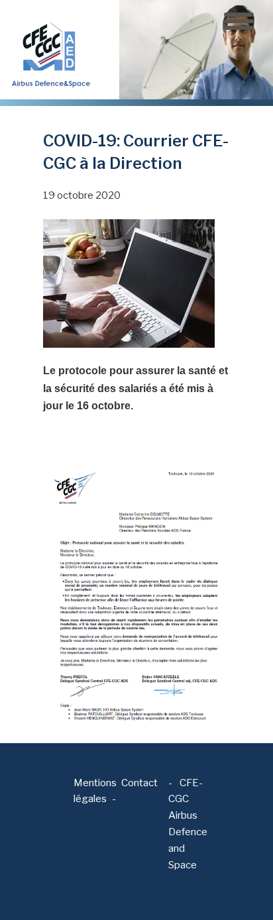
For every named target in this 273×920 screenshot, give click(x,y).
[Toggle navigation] (238, 21)
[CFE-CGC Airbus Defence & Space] (49, 49)
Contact (139, 783)
